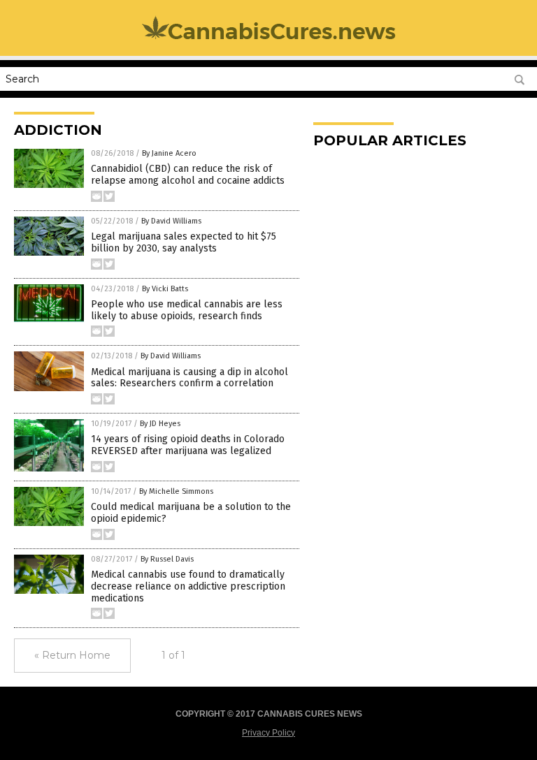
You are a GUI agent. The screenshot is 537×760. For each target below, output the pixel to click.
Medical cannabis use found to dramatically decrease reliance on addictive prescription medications (188, 586)
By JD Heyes (160, 423)
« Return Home (72, 655)
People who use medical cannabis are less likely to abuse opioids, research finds (186, 310)
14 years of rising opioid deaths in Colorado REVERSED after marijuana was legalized (188, 445)
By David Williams (171, 221)
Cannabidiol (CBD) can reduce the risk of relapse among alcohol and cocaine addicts (188, 175)
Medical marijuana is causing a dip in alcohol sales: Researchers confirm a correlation (189, 378)
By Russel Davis (167, 559)
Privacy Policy (268, 733)
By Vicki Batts (165, 288)
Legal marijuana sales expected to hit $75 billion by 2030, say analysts (183, 242)
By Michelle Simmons (176, 491)
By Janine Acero (169, 153)
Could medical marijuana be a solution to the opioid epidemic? (191, 513)
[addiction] (268, 38)
